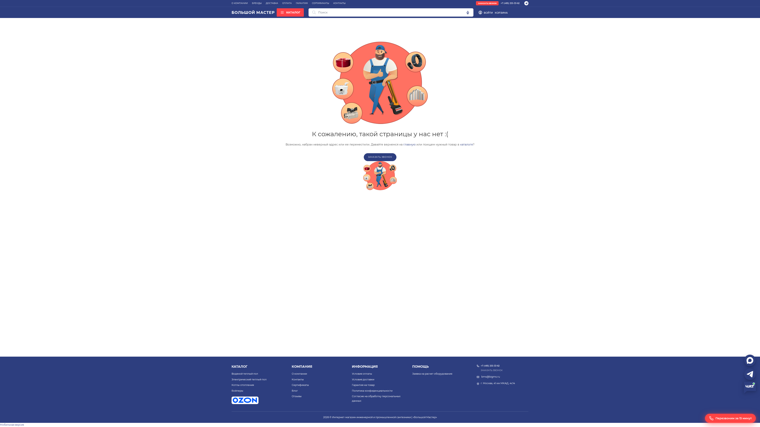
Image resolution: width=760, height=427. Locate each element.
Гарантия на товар (363, 385)
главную (409, 144)
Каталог (239, 366)
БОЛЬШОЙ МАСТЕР (253, 12)
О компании (299, 373)
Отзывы (297, 396)
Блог (295, 390)
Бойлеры (237, 390)
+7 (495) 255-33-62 (510, 3)
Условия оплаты (362, 373)
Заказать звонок (487, 3)
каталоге (466, 144)
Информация (365, 366)
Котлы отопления (243, 385)
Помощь (420, 366)
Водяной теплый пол (245, 373)
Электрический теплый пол (249, 379)
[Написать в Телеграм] (750, 374)
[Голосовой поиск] (468, 12)
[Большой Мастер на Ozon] (245, 400)
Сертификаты (300, 385)
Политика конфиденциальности (372, 390)
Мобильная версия (12, 424)
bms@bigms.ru (490, 376)
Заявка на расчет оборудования (432, 373)
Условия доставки (363, 379)
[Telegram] (526, 3)
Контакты (298, 379)
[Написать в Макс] (750, 360)
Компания (302, 366)
